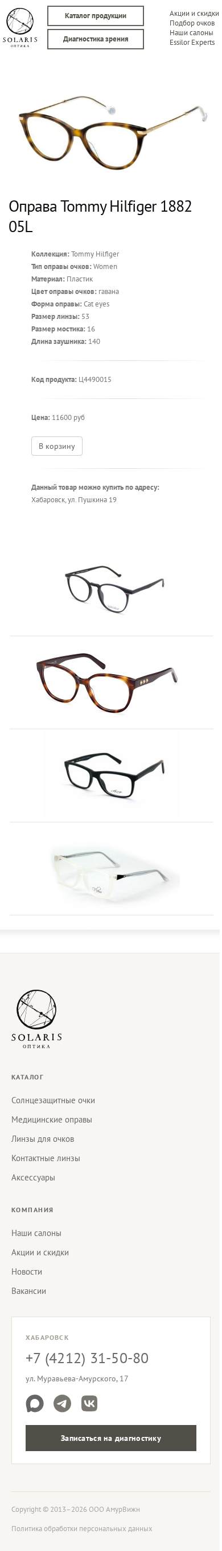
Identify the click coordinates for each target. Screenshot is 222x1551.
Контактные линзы (45, 1158)
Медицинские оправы (51, 1119)
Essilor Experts (192, 42)
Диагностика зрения (96, 39)
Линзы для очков (42, 1138)
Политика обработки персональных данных (82, 1528)
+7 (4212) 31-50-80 (87, 1358)
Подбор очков (192, 23)
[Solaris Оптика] (36, 1019)
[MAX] (35, 1403)
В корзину (57, 446)
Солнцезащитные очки (53, 1100)
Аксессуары (33, 1177)
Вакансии (28, 1290)
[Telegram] (62, 1403)
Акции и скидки (194, 13)
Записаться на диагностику (111, 1438)
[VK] (89, 1403)
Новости (26, 1271)
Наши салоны (191, 32)
